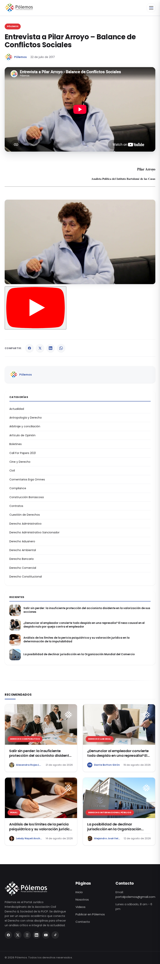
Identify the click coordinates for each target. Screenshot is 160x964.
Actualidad (16, 409)
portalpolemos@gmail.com (135, 897)
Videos (80, 907)
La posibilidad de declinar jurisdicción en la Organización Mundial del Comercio (79, 654)
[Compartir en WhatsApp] (61, 348)
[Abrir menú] (151, 8)
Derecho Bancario (21, 559)
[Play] (35, 307)
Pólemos (20, 57)
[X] (17, 935)
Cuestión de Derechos (24, 515)
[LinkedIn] (36, 935)
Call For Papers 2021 (22, 453)
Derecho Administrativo (25, 524)
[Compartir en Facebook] (29, 348)
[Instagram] (27, 935)
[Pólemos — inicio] (19, 8)
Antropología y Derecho (25, 418)
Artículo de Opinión (22, 435)
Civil (12, 470)
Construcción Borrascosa (26, 497)
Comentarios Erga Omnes (27, 479)
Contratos (16, 506)
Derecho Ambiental (22, 550)
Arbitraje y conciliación (24, 426)
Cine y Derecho (19, 462)
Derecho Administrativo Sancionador (34, 532)
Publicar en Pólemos (90, 914)
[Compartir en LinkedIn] (50, 348)
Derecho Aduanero (22, 541)
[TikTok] (55, 935)
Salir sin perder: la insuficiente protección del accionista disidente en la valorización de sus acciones (86, 610)
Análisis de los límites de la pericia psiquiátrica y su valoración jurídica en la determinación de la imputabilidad (76, 639)
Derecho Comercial (22, 568)
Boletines (15, 444)
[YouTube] (46, 935)
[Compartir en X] (40, 348)
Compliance (17, 488)
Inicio (79, 892)
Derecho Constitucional (25, 577)
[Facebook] (8, 935)
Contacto (83, 922)
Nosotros (82, 899)
